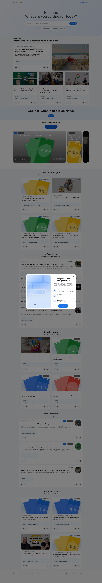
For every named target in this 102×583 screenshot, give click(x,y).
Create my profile (63, 306)
